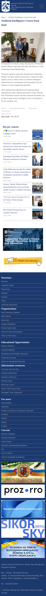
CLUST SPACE (7, 453)
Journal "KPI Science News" (11, 389)
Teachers (4, 426)
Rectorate (4, 281)
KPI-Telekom (6, 316)
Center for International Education (13, 361)
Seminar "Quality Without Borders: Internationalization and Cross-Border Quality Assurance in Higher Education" (17, 187)
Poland (4, 108)
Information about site (20, 573)
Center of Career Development (11, 332)
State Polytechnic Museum (10, 312)
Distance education (7, 346)
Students (4, 418)
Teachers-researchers (8, 438)
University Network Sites (10, 369)
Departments (5, 289)
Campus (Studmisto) (8, 324)
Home (3, 17)
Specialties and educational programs (14, 445)
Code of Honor (6, 442)
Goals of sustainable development (12, 457)
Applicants (5, 407)
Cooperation (32, 108)
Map (2, 573)
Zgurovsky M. (6, 114)
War (2, 449)
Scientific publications (9, 373)
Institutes (4, 293)
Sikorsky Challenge (8, 434)
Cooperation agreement (17, 108)
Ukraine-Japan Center (8, 328)
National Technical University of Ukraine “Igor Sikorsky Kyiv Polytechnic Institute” (22, 6)
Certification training (8, 358)
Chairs (3, 301)
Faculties (4, 297)
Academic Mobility (8, 350)
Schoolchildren (6, 403)
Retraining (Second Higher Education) (14, 354)
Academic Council (7, 285)
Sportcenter (5, 320)
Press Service (6, 111)
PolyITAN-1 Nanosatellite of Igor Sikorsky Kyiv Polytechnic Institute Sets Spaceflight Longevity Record (17, 146)
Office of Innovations (8, 336)
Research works (6, 381)
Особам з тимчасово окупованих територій (17, 411)
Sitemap (8, 573)
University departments (9, 305)
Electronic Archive (7, 385)
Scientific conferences (8, 377)
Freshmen (4, 414)
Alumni (4, 422)
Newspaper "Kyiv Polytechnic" (12, 392)
